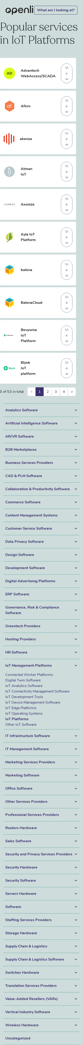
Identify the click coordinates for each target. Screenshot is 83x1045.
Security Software (20, 880)
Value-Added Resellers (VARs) (31, 998)
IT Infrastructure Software (27, 735)
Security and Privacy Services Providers (38, 854)
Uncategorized (17, 1038)
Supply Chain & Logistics (26, 946)
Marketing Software (22, 775)
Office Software (19, 788)
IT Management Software (27, 749)
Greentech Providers (22, 626)
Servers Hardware (20, 893)
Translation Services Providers (31, 985)
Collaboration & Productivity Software (37, 489)
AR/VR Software (19, 436)
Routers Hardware (21, 827)
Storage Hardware (21, 933)
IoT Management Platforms (28, 665)
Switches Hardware (22, 972)
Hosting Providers (20, 639)
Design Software (19, 554)
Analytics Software (21, 410)
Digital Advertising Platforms (30, 581)
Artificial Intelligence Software (31, 423)
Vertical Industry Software (27, 1012)
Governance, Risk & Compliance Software (32, 610)
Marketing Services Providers (30, 762)
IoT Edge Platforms (20, 708)
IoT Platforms (17, 719)
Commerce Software (23, 502)
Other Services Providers (26, 801)
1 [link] (40, 391)
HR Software (16, 652)
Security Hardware (21, 867)
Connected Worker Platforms (29, 674)
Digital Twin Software (23, 680)
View (66, 73)
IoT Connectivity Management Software (37, 691)
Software (13, 906)
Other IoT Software (20, 724)
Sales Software (18, 841)
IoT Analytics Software (23, 685)
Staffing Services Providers (28, 920)
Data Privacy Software (24, 541)
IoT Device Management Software (32, 702)
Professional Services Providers (32, 814)
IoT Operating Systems (24, 713)
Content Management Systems (31, 515)
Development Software (25, 567)
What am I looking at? (55, 10)
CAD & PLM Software (23, 475)
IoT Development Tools (24, 696)
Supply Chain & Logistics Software (34, 959)
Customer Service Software (28, 528)
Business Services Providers (29, 462)
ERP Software (17, 594)
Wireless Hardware (22, 1025)
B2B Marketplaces (21, 449)
